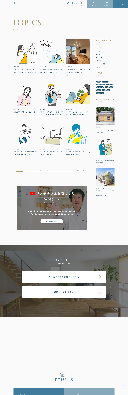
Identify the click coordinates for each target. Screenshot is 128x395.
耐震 (108, 90)
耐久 (104, 90)
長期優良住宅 (100, 93)
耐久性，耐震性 (100, 84)
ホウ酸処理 (109, 84)
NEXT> (78, 170)
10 (61, 170)
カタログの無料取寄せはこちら (64, 277)
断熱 (107, 87)
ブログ (99, 51)
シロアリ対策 (100, 87)
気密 (111, 87)
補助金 (98, 81)
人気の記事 (105, 81)
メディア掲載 (101, 64)
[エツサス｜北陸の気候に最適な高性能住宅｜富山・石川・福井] (16, 4)
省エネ (98, 90)
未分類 (99, 67)
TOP (124, 386)
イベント (100, 54)
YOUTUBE (100, 61)
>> (84, 170)
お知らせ (100, 57)
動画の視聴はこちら (51, 221)
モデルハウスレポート (104, 48)
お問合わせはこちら (64, 292)
